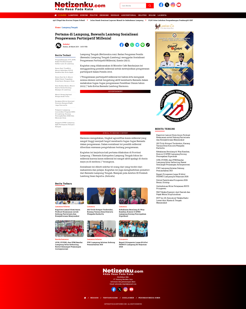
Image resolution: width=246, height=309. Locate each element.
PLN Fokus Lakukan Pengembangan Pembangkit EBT (163, 20)
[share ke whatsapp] (132, 46)
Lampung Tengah (70, 27)
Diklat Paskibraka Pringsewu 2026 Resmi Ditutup (172, 181)
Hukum (84, 15)
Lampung (73, 15)
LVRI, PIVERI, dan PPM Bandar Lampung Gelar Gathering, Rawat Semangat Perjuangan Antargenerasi (173, 162)
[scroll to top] (236, 305)
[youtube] (179, 6)
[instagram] (173, 6)
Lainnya (162, 15)
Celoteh (142, 15)
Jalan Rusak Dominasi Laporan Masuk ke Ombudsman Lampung (109, 20)
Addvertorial (128, 15)
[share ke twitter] (127, 46)
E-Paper (62, 15)
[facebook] (161, 6)
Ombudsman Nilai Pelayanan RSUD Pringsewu (172, 187)
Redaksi (66, 44)
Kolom (152, 15)
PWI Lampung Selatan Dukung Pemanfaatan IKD (170, 169)
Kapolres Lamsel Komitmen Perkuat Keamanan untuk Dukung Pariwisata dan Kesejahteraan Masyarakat (173, 137)
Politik (94, 15)
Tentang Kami (110, 298)
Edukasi (115, 15)
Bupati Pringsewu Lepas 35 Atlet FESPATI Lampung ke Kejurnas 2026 (172, 175)
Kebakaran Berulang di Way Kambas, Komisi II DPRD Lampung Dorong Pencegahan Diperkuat (173, 154)
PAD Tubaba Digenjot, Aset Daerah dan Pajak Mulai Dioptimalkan (173, 193)
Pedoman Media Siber (149, 298)
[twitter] (167, 6)
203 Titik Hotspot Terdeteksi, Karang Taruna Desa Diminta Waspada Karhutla (173, 145)
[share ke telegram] (138, 46)
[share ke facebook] (122, 46)
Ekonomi (104, 15)
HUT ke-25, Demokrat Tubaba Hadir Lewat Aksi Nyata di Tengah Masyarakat (172, 200)
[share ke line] (143, 46)
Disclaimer (128, 298)
